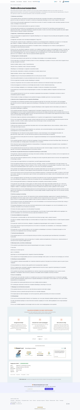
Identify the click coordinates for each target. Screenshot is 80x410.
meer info (62, 348)
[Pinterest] (68, 403)
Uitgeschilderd (18, 400)
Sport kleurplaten (14, 402)
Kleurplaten (13, 1)
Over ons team (12, 374)
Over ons (30, 1)
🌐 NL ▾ (55, 1)
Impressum (18, 374)
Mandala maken (52, 400)
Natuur (57, 400)
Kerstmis (34, 400)
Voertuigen (61, 400)
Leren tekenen (19, 1)
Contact (28, 374)
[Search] (60, 2)
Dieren (31, 400)
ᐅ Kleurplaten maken (25, 400)
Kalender (25, 1)
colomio (13, 403)
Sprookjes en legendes (41, 400)
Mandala (47, 400)
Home (12, 4)
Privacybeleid (23, 374)
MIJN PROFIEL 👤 (36, 1)
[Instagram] (67, 403)
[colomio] (65, 2)
